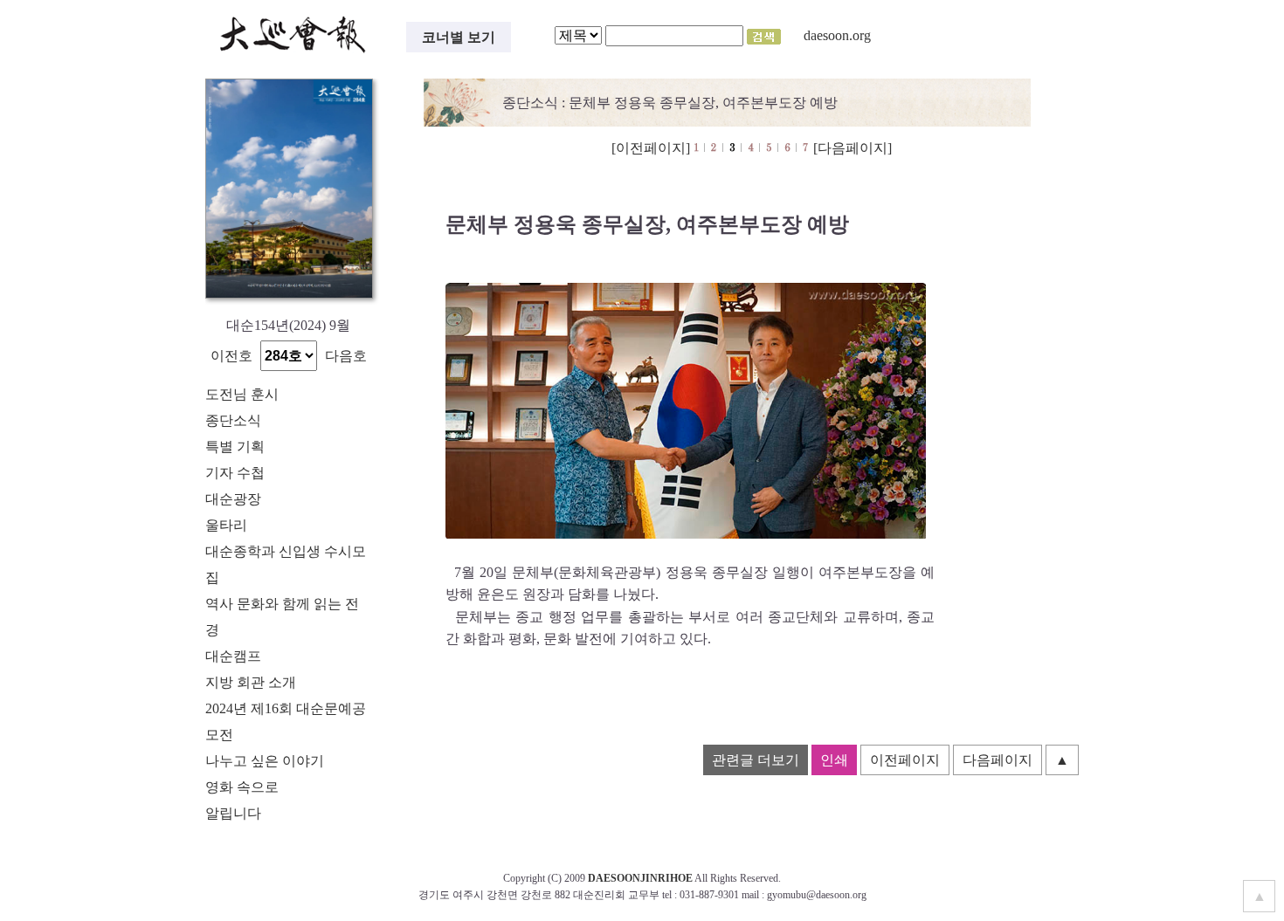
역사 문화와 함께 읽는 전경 (282, 616)
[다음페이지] (852, 148)
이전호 (231, 355)
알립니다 (233, 813)
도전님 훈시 (242, 394)
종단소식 (233, 420)
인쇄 (834, 760)
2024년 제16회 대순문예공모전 (285, 721)
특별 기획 (235, 446)
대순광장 (233, 498)
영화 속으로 (242, 787)
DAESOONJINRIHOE (640, 878)
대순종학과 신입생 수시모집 (285, 564)
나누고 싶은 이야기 (264, 760)
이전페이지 (905, 760)
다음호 (346, 355)
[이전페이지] (650, 148)
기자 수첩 (235, 472)
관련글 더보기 (755, 760)
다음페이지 (997, 760)
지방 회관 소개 (250, 682)
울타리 (226, 525)
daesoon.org (837, 35)
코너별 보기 (458, 37)
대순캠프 (233, 656)
